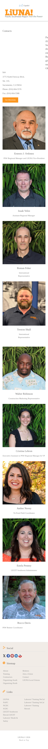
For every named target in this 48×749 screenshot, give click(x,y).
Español (26, 6)
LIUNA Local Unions (31, 680)
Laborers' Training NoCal (34, 699)
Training (6, 674)
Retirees (26, 671)
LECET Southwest (10, 712)
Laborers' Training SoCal (34, 702)
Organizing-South (10, 680)
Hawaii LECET (9, 715)
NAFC (5, 702)
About (5, 671)
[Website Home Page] (24, 13)
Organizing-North (10, 683)
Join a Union (28, 674)
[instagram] (22, 5)
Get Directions (10, 100)
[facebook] (19, 5)
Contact (26, 677)
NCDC (5, 705)
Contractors (7, 677)
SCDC (5, 709)
